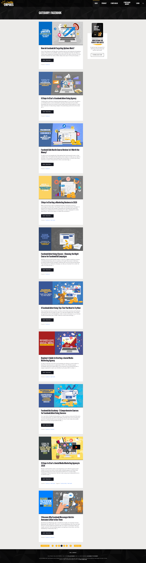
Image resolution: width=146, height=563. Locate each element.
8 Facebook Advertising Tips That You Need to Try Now (61, 308)
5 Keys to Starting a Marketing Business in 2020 (59, 202)
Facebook (48, 64)
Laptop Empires (7, 3)
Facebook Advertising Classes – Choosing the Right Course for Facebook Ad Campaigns (60, 255)
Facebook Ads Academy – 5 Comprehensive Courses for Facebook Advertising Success (59, 412)
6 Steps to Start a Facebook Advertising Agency (58, 98)
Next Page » (77, 545)
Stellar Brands (71, 556)
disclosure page (83, 559)
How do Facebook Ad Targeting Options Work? (57, 48)
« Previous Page (45, 545)
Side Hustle (52, 220)
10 (70, 545)
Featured (52, 429)
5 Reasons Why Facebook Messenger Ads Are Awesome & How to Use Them (57, 518)
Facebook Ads (64, 483)
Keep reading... (47, 60)
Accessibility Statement (92, 556)
